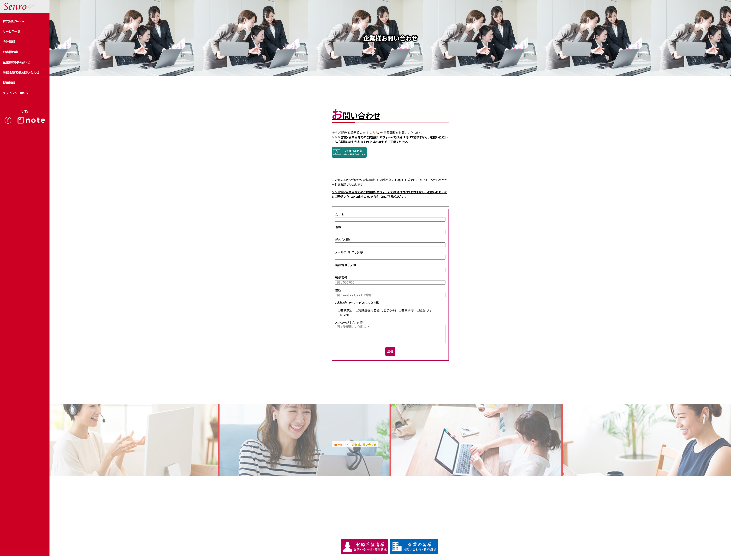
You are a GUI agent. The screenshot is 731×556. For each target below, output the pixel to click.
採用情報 (9, 82)
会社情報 (9, 41)
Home (338, 445)
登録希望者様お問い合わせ (21, 72)
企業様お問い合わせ (16, 62)
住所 (338, 290)
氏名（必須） (342, 239)
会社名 (339, 214)
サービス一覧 (11, 31)
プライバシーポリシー (17, 93)
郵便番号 (341, 277)
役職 (338, 227)
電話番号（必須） (345, 265)
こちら (374, 132)
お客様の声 (10, 52)
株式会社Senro (13, 21)
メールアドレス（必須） (349, 252)
